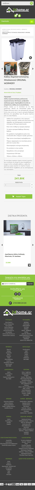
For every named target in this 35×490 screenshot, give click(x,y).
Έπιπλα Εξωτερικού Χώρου (9, 445)
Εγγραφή (30, 283)
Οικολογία (5, 31)
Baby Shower (8, 364)
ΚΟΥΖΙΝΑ (26, 369)
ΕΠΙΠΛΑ (8, 416)
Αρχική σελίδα (6, 29)
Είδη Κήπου (26, 406)
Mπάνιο (26, 352)
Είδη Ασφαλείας (9, 359)
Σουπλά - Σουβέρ (26, 393)
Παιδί (26, 351)
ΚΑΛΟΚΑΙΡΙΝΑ (26, 437)
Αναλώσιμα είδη (26, 424)
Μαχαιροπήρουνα (26, 373)
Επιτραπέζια (9, 468)
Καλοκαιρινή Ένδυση (26, 453)
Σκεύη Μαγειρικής (26, 390)
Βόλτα (8, 354)
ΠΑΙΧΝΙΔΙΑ (9, 458)
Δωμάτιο (8, 361)
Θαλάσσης (26, 357)
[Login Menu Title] (19, 15)
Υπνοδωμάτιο (26, 349)
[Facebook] (15, 294)
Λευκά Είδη (9, 352)
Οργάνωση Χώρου (26, 419)
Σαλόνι (26, 354)
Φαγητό (9, 349)
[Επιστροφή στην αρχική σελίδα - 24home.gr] (17, 9)
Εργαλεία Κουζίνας (26, 380)
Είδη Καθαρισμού (26, 425)
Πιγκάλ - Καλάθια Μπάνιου (8, 406)
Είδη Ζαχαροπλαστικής (26, 378)
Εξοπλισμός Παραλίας (26, 450)
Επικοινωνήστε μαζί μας (9, 335)
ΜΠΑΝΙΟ (8, 398)
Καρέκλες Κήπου (26, 403)
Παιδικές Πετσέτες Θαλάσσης (26, 448)
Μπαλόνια (8, 464)
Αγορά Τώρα (20, 196)
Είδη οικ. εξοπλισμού (26, 422)
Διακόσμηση (9, 442)
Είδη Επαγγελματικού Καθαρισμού (8, 443)
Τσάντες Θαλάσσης (26, 446)
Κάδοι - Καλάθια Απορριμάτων (26, 429)
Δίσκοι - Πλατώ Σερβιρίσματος (26, 386)
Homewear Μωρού (9, 362)
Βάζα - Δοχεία (26, 388)
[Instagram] (19, 294)
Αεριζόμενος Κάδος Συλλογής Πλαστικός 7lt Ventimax (15, 255)
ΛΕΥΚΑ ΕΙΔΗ (26, 347)
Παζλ (9, 471)
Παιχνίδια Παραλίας (26, 445)
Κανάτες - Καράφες (26, 391)
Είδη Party (26, 427)
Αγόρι (8, 461)
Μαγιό (26, 443)
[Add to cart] (29, 265)
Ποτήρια (26, 375)
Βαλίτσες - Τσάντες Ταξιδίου (26, 430)
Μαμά (8, 357)
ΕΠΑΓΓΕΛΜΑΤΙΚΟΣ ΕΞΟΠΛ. (9, 437)
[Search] (31, 3)
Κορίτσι (9, 463)
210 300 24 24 (19, 303)
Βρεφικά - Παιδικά (26, 442)
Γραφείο (9, 424)
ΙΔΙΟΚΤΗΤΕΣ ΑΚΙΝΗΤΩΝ (26, 458)
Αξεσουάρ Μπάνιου (9, 404)
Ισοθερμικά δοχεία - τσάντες (26, 420)
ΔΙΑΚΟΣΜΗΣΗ (8, 369)
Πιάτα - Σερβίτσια (26, 372)
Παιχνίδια (8, 356)
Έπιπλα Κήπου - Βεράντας (26, 401)
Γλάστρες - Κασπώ (26, 408)
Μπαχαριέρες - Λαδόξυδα (26, 382)
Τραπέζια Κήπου (26, 404)
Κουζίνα (26, 356)
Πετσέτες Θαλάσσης (26, 440)
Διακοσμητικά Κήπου (26, 409)
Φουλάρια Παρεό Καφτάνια (26, 455)
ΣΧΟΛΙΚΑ (26, 434)
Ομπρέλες (26, 432)
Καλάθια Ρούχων (9, 408)
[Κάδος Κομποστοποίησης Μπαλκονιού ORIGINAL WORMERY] (17, 49)
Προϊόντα (13, 29)
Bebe (8, 472)
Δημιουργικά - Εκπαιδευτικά (9, 466)
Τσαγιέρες (26, 385)
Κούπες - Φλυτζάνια (26, 377)
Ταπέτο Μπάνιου (9, 403)
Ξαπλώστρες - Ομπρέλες (26, 412)
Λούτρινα (8, 474)
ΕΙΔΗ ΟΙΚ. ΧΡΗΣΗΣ (26, 416)
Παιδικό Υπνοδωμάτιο (8, 377)
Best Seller (8, 365)
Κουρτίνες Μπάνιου (9, 401)
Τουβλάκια (8, 469)
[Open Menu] (32, 21)
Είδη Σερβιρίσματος (26, 383)
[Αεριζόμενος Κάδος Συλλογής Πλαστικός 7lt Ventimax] (17, 228)
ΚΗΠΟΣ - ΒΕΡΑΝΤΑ (21, 29)
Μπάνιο (9, 351)
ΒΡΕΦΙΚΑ (9, 347)
